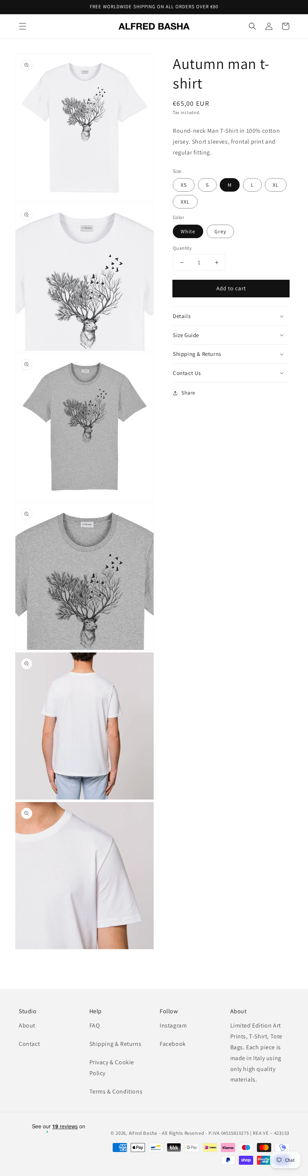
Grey (220, 231)
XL (276, 185)
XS (184, 185)
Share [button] (188, 392)
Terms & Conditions (116, 1091)
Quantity (182, 248)
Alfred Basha (143, 1133)
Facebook (173, 1044)
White (188, 231)
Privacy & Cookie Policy (111, 1067)
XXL (185, 201)
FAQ (94, 1025)
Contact (29, 1044)
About (27, 1025)
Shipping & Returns (115, 1044)
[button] (22, 26)
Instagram (173, 1025)
